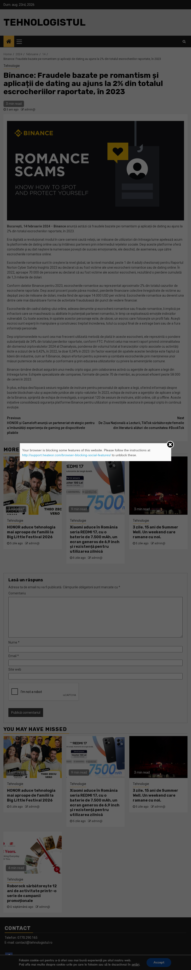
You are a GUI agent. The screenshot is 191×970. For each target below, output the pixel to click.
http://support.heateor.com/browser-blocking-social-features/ (66, 455)
